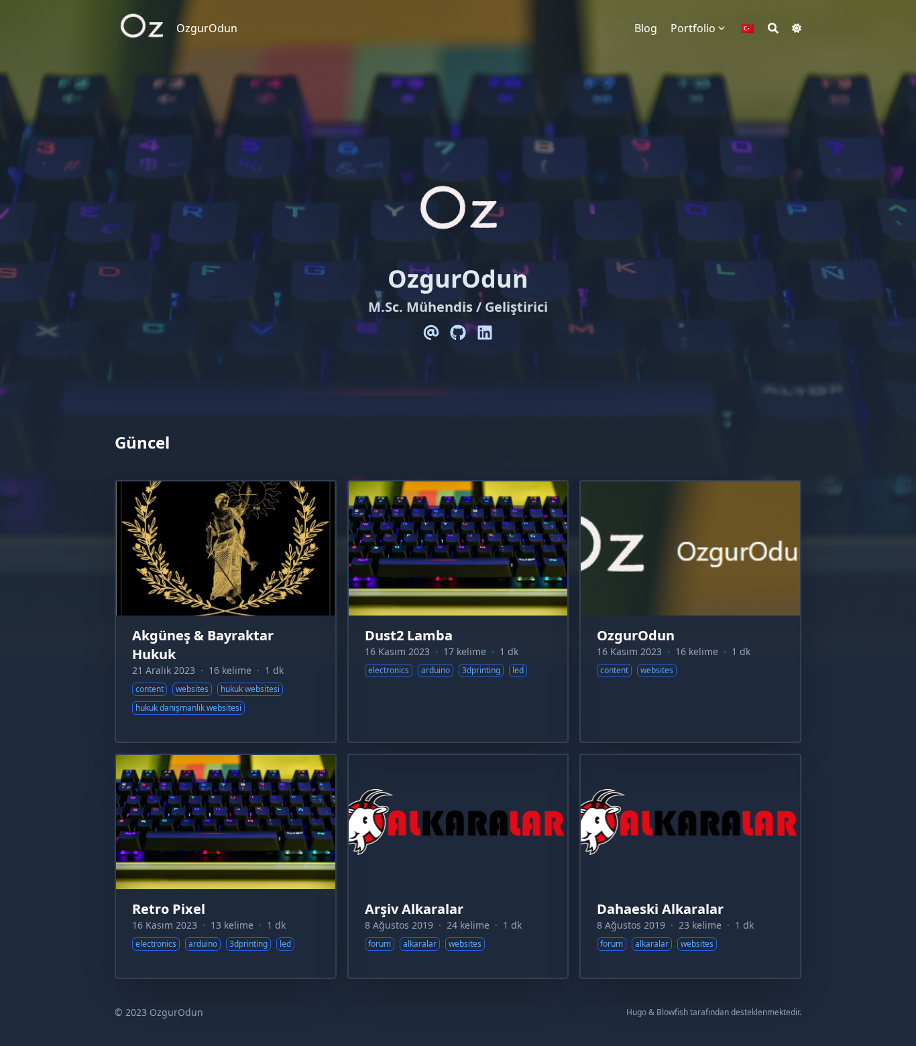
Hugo (636, 1012)
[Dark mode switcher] (796, 28)
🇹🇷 (747, 28)
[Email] (431, 333)
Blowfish (672, 1012)
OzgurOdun (206, 28)
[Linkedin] (484, 333)
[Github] (458, 333)
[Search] (773, 28)
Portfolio (693, 28)
